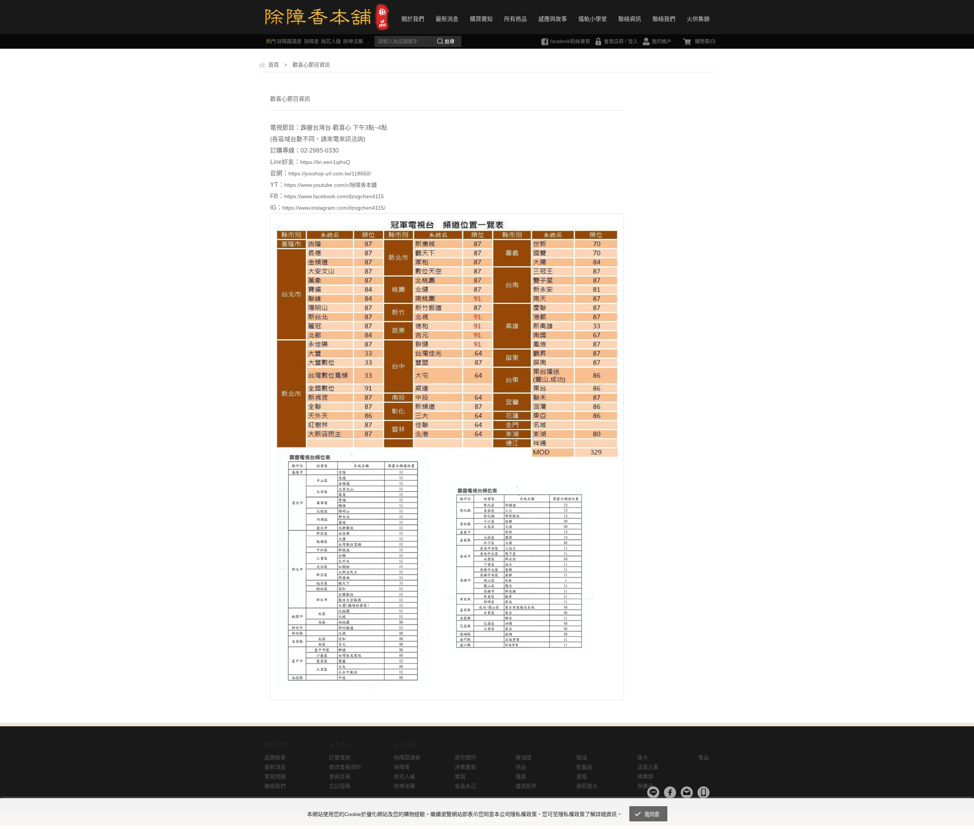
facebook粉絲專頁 (570, 41)
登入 (633, 41)
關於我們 (412, 19)
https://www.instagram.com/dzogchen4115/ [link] (333, 208)
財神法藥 (353, 41)
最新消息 (447, 19)
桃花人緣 (331, 41)
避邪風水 (587, 786)
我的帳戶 (662, 41)
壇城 (460, 776)
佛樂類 (645, 776)
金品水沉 (465, 786)
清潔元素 (648, 767)
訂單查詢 (339, 757)
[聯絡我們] (687, 792)
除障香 (311, 41)
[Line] (653, 792)
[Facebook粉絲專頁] (670, 792)
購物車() (705, 41)
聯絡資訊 (629, 19)
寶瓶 (581, 776)
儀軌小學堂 (592, 19)
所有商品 (515, 19)
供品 (521, 767)
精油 (581, 757)
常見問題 (275, 776)
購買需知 (481, 19)
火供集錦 (698, 19)
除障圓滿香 (289, 41)
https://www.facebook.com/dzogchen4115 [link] (334, 196)
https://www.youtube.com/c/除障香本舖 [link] (330, 185)
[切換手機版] (703, 792)
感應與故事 (552, 19)
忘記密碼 (339, 786)
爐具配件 (526, 786)
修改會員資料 (345, 767)
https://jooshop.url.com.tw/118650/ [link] (329, 173)
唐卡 (642, 757)
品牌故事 (275, 757)
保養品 (645, 786)
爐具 (521, 776)
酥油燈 (524, 757)
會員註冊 (614, 41)
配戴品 (584, 767)
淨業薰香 (465, 767)
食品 (703, 757)
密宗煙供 (465, 757)
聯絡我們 (664, 19)
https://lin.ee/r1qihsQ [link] (325, 162)
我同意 (652, 814)
